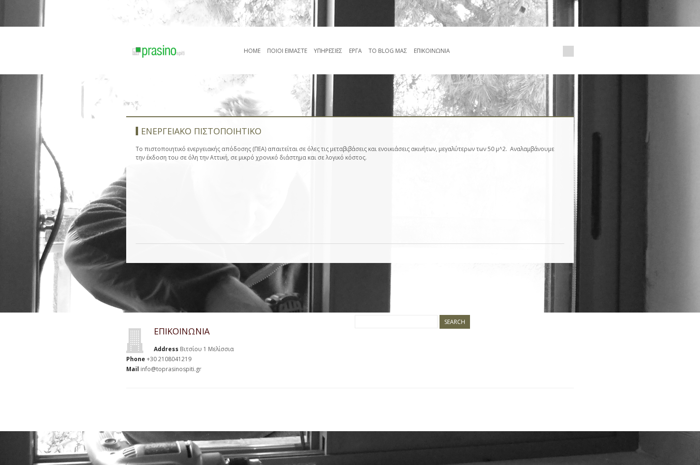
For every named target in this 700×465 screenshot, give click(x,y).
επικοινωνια (432, 51)
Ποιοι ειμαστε (287, 51)
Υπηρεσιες (328, 51)
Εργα (355, 51)
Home (252, 51)
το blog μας (388, 51)
